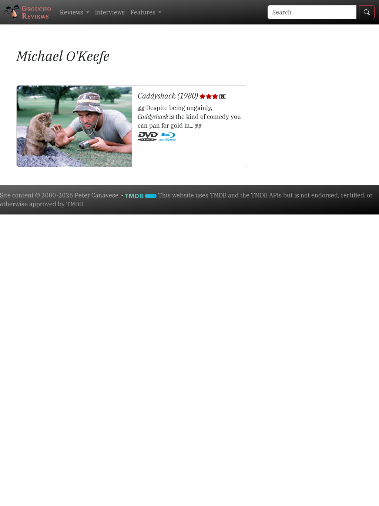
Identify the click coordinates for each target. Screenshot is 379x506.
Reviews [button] (72, 12)
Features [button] (144, 12)
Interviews (110, 12)
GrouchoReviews (36, 12)
